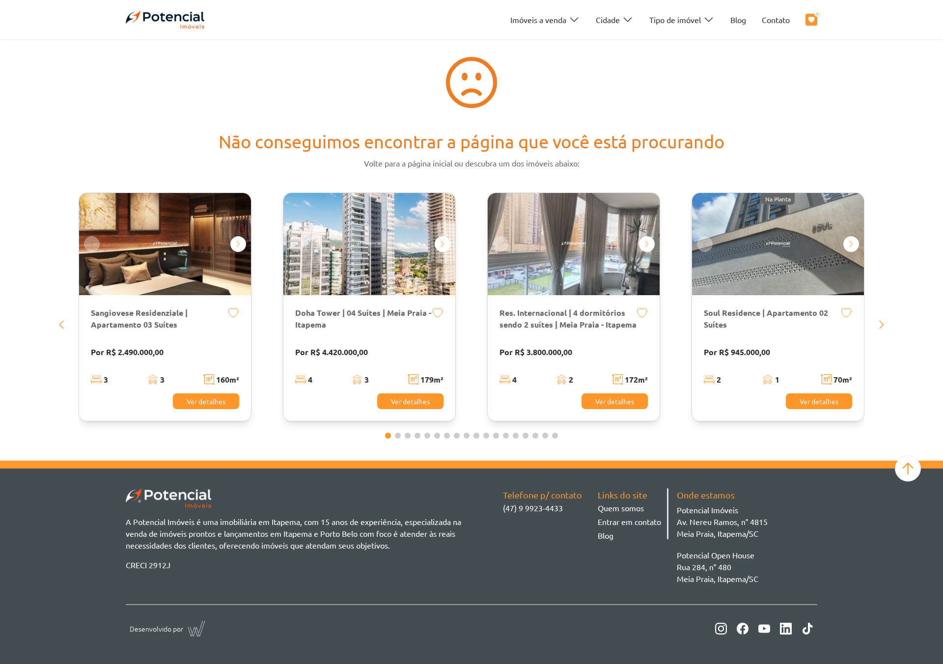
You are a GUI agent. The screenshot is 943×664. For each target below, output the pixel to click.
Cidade (608, 20)
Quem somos (621, 508)
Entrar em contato (629, 521)
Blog (738, 20)
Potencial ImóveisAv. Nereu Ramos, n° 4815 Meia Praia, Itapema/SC (722, 521)
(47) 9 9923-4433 (533, 508)
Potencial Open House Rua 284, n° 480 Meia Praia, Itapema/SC (717, 566)
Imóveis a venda (538, 20)
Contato (776, 20)
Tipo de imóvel (675, 20)
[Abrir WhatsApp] (918, 639)
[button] (61, 324)
